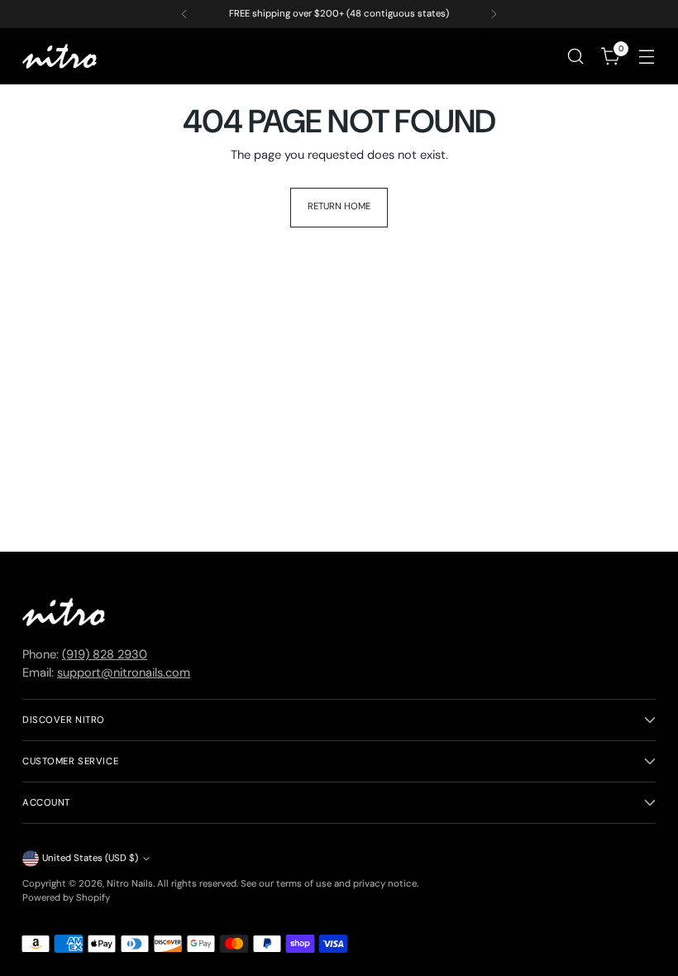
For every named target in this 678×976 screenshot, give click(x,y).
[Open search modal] (576, 57)
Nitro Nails (130, 884)
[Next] (493, 14)
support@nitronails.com (123, 673)
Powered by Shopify (66, 898)
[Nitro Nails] (59, 56)
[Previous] (184, 14)
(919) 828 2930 (104, 655)
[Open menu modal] (647, 57)
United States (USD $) (90, 858)
